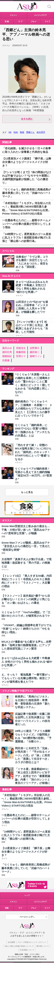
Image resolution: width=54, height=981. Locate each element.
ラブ (20, 908)
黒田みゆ (7, 348)
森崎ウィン (36, 356)
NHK (16, 132)
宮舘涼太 (21, 348)
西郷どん (30, 132)
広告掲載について (27, 950)
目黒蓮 (5, 360)
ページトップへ (27, 917)
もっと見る (27, 492)
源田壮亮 (7, 352)
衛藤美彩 (21, 352)
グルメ (33, 908)
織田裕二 (34, 352)
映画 (22, 132)
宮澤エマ (21, 356)
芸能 (17, 270)
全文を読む (27, 119)
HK (10, 132)
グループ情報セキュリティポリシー (31, 942)
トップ (27, 895)
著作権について (42, 946)
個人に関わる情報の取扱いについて (19, 946)
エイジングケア (40, 902)
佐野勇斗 (34, 348)
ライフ (47, 908)
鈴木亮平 (41, 132)
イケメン (19, 295)
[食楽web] (27, 514)
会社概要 (11, 942)
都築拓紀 (7, 356)
